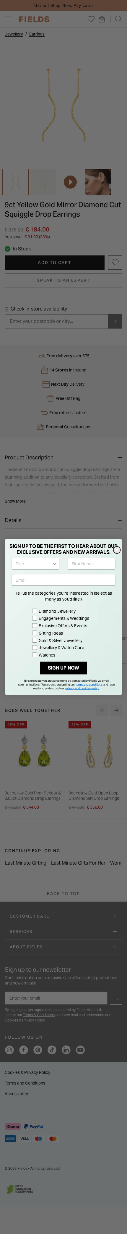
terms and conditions (89, 684)
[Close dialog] (117, 550)
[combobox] (34, 563)
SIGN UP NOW (63, 668)
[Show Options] (55, 563)
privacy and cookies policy (82, 688)
